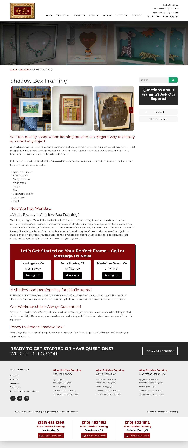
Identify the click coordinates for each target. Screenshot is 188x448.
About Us (14, 375)
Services (24, 69)
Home (13, 69)
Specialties (14, 383)
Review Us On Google (53, 436)
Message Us (33, 275)
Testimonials (15, 387)
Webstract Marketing (168, 412)
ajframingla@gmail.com (27, 391)
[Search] (173, 80)
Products (14, 379)
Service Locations (69, 412)
